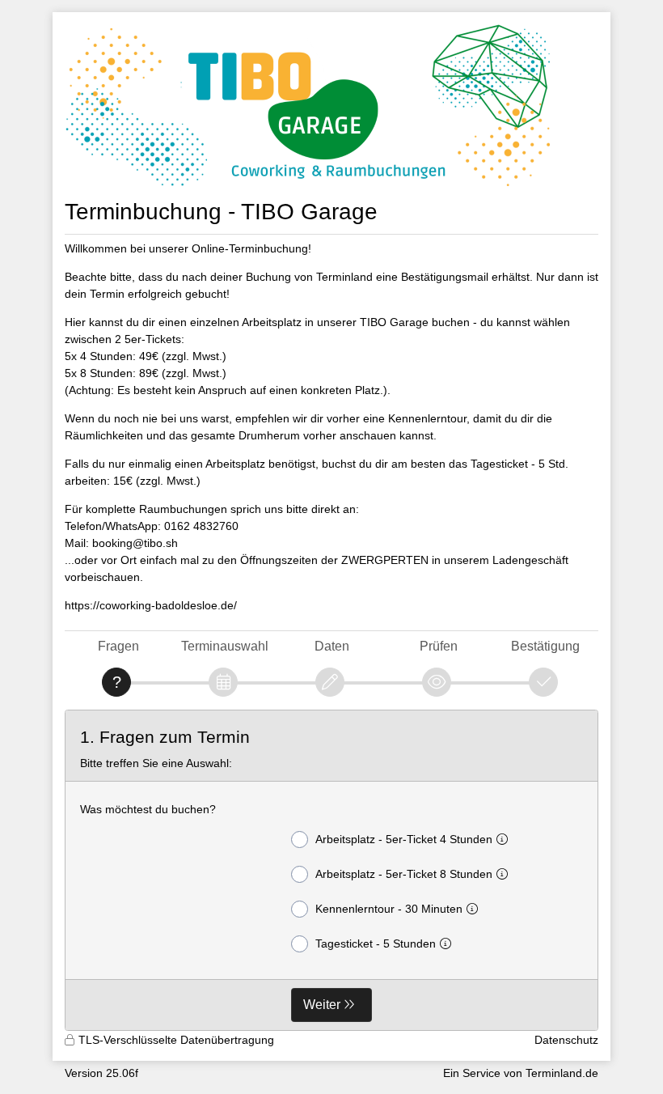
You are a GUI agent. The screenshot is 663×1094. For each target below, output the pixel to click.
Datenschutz (566, 1039)
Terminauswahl (224, 646)
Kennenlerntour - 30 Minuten (388, 908)
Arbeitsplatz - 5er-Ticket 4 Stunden (403, 839)
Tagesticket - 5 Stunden (375, 943)
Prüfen (439, 646)
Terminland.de (562, 1072)
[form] (331, 871)
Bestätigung (545, 646)
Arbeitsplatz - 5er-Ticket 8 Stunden (403, 873)
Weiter (321, 1004)
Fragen (118, 646)
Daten (332, 646)
